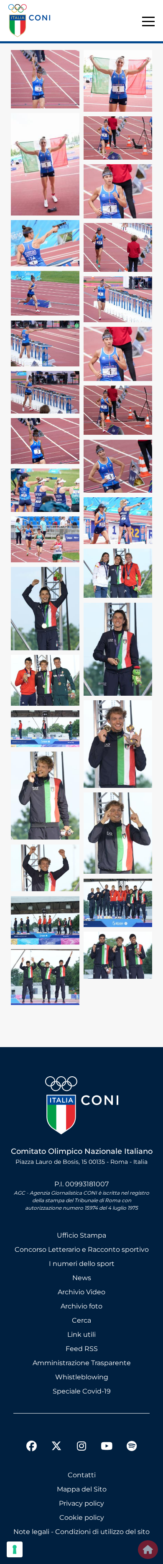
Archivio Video (81, 1292)
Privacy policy (81, 1503)
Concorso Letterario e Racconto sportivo (82, 1249)
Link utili (81, 1334)
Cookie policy (81, 1517)
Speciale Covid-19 (82, 1391)
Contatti (82, 1475)
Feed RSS (82, 1349)
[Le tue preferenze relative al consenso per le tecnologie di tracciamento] (15, 1549)
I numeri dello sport (82, 1264)
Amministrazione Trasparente (82, 1363)
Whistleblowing (81, 1377)
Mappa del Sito (82, 1489)
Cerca (81, 1320)
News (81, 1278)
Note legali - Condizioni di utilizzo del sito (81, 1532)
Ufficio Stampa (81, 1235)
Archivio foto (81, 1306)
